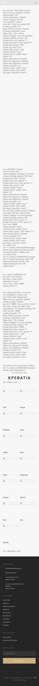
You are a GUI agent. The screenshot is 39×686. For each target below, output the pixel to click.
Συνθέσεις (6, 619)
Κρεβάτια (6, 609)
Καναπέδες (6, 600)
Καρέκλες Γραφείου (9, 606)
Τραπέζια (6, 625)
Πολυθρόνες (7, 616)
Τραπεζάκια (6, 622)
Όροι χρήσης (7, 637)
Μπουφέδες (6, 613)
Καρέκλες (6, 603)
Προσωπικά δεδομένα (10, 640)
